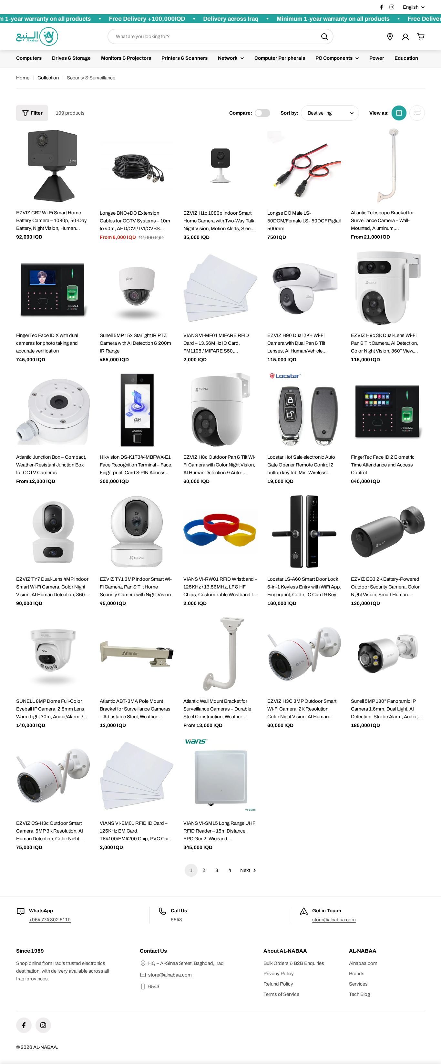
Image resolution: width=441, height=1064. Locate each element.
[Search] (324, 36)
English (410, 7)
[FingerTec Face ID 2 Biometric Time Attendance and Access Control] (388, 410)
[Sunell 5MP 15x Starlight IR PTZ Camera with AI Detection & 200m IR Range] (137, 288)
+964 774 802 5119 (50, 919)
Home (22, 77)
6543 (153, 986)
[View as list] (417, 113)
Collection (48, 77)
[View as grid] (399, 113)
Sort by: (289, 113)
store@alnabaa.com (334, 919)
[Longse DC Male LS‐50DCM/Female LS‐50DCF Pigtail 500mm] (304, 165)
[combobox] (220, 36)
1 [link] (191, 870)
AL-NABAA (45, 1047)
